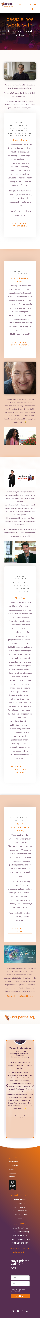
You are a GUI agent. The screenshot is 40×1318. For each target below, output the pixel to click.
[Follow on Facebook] (32, 8)
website (20, 1117)
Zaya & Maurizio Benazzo (20, 1049)
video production (20, 1211)
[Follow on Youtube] (35, 4)
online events (20, 1207)
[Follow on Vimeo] (30, 4)
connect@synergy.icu (20, 1239)
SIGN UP (20, 1296)
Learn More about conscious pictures (20, 769)
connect (12, 1177)
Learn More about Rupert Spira (20, 224)
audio (20, 1218)
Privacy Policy (17, 1291)
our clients (13, 1165)
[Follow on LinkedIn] (26, 1311)
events (12, 1169)
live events (20, 1203)
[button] (7, 1085)
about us (12, 1173)
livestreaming (20, 1199)
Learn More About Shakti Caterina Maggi (20, 345)
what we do (13, 1161)
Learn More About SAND (20, 930)
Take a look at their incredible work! (20, 996)
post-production (20, 1214)
